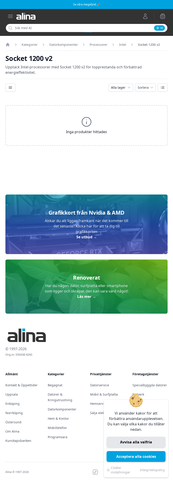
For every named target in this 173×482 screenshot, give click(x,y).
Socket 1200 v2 (149, 44)
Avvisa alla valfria (136, 442)
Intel (122, 44)
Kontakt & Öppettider (21, 385)
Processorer (98, 44)
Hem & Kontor (58, 418)
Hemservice (99, 403)
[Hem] (7, 44)
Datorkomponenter (63, 44)
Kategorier (30, 44)
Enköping (12, 403)
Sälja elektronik (101, 413)
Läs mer (86, 296)
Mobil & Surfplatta (104, 394)
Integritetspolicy (152, 470)
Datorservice (99, 385)
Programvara (57, 437)
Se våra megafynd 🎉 (86, 4)
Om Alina (12, 431)
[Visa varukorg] (163, 16)
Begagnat (55, 385)
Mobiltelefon (57, 428)
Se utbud (86, 236)
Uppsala (11, 394)
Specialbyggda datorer (149, 385)
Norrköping (14, 413)
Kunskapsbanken (18, 440)
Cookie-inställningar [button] (120, 470)
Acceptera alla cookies (136, 456)
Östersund (13, 422)
